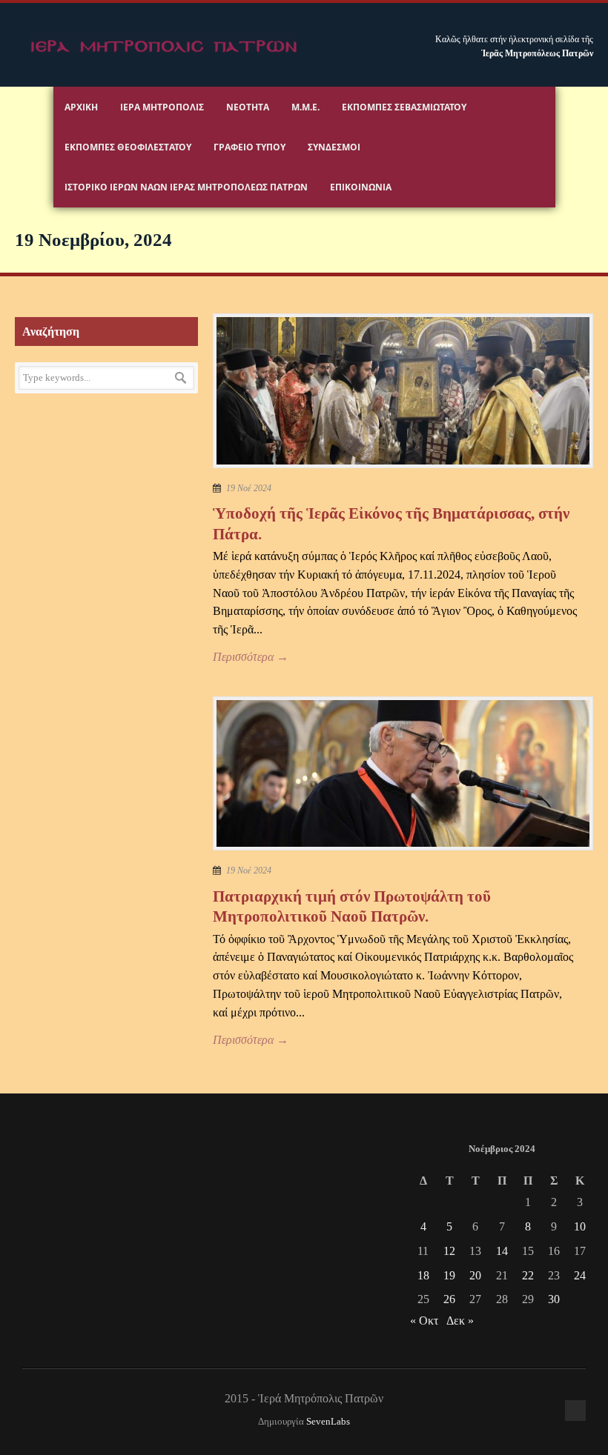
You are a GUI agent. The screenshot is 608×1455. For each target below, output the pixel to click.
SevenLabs (328, 1421)
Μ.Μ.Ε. (305, 107)
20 (475, 1275)
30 (554, 1299)
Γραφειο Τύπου (249, 147)
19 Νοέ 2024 (248, 488)
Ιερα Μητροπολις (162, 107)
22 (528, 1275)
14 (502, 1251)
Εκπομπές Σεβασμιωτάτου (404, 107)
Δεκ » (460, 1320)
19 (449, 1275)
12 (449, 1251)
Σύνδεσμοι (334, 147)
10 (580, 1226)
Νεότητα (247, 107)
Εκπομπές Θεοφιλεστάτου (128, 147)
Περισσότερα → (250, 656)
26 (449, 1299)
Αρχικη (81, 107)
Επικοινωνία (360, 187)
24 (580, 1275)
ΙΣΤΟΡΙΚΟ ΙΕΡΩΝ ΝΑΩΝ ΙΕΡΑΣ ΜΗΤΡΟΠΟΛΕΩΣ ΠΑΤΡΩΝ (186, 187)
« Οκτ (424, 1320)
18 (423, 1275)
